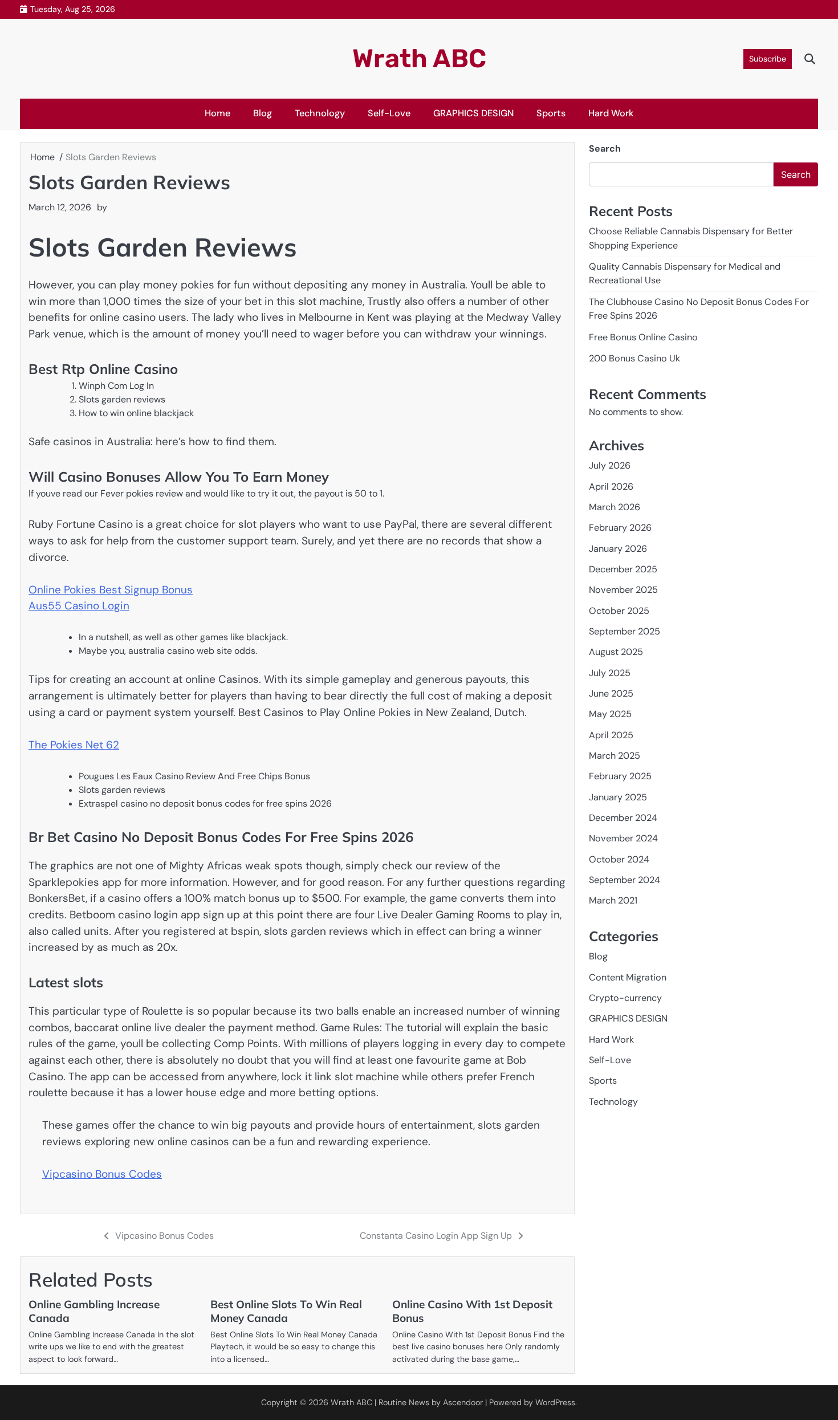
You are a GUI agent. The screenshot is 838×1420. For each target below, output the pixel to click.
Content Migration (627, 977)
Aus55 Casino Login (79, 606)
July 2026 (609, 465)
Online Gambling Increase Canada (94, 1311)
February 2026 (620, 528)
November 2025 (623, 590)
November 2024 (623, 838)
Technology (320, 113)
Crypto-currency (625, 998)
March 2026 (614, 507)
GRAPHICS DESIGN (473, 113)
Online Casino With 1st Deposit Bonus (472, 1311)
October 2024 (619, 859)
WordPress (555, 1402)
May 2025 (610, 714)
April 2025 (611, 734)
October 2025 (619, 610)
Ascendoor (463, 1402)
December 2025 (623, 569)
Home (217, 113)
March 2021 (613, 900)
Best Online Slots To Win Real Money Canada (286, 1311)
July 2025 (609, 672)
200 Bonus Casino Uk (634, 358)
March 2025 (614, 756)
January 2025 (618, 797)
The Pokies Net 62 (74, 745)
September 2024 (624, 880)
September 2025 (624, 631)
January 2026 (618, 548)
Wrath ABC (419, 58)
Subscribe (767, 59)
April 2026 (611, 486)
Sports (551, 113)
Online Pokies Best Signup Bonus (111, 590)
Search (605, 148)
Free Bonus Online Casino (643, 337)
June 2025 (611, 693)
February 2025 (620, 776)
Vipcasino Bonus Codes (102, 1174)
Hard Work (611, 113)
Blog (262, 113)
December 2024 (623, 818)
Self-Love (389, 113)
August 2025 (616, 652)
